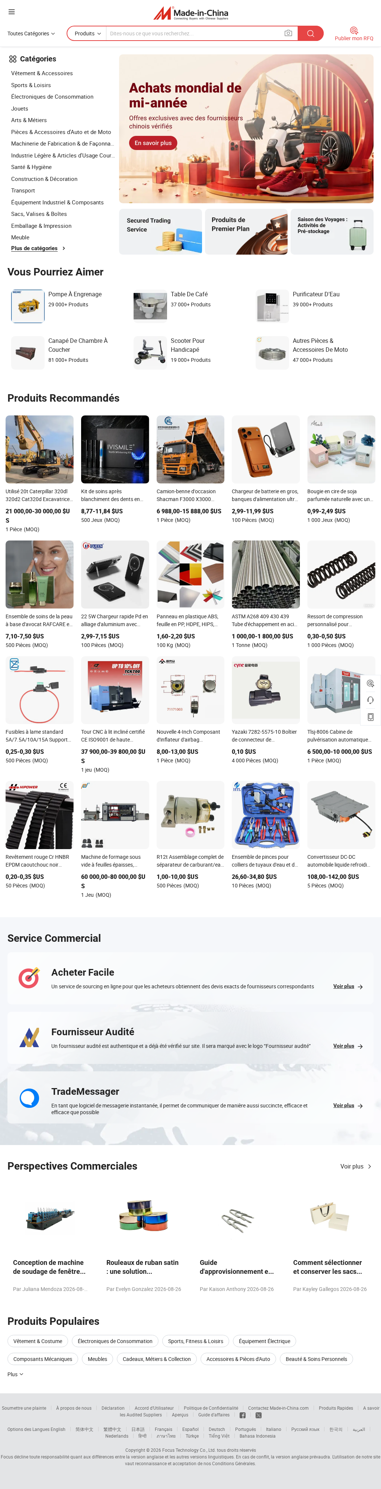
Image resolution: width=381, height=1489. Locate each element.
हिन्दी (142, 1436)
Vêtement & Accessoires (42, 73)
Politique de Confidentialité (211, 1408)
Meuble (20, 237)
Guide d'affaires (214, 1415)
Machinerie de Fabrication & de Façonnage (63, 143)
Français (163, 1429)
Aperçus (180, 1415)
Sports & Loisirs (31, 85)
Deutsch (217, 1429)
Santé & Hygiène (31, 166)
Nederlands (116, 1436)
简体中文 (84, 1429)
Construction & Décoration (44, 178)
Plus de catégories (34, 248)
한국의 (336, 1429)
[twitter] (259, 1415)
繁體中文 (112, 1429)
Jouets (19, 108)
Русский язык (305, 1429)
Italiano (273, 1429)
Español (190, 1429)
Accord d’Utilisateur (154, 1408)
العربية (359, 1429)
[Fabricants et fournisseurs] (190, 13)
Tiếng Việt (219, 1436)
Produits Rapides (336, 1408)
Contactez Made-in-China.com (278, 1408)
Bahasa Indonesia (258, 1436)
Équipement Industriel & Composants (57, 202)
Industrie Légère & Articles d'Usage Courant (63, 155)
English (58, 1429)
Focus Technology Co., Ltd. (189, 1450)
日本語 (138, 1429)
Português (245, 1429)
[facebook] (243, 1415)
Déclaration (113, 1408)
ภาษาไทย (166, 1436)
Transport (23, 190)
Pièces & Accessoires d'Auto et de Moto (61, 131)
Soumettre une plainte (24, 1408)
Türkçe (192, 1436)
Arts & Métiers (29, 120)
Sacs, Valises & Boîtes (39, 213)
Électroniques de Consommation (52, 96)
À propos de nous (74, 1408)
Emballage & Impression (41, 225)
